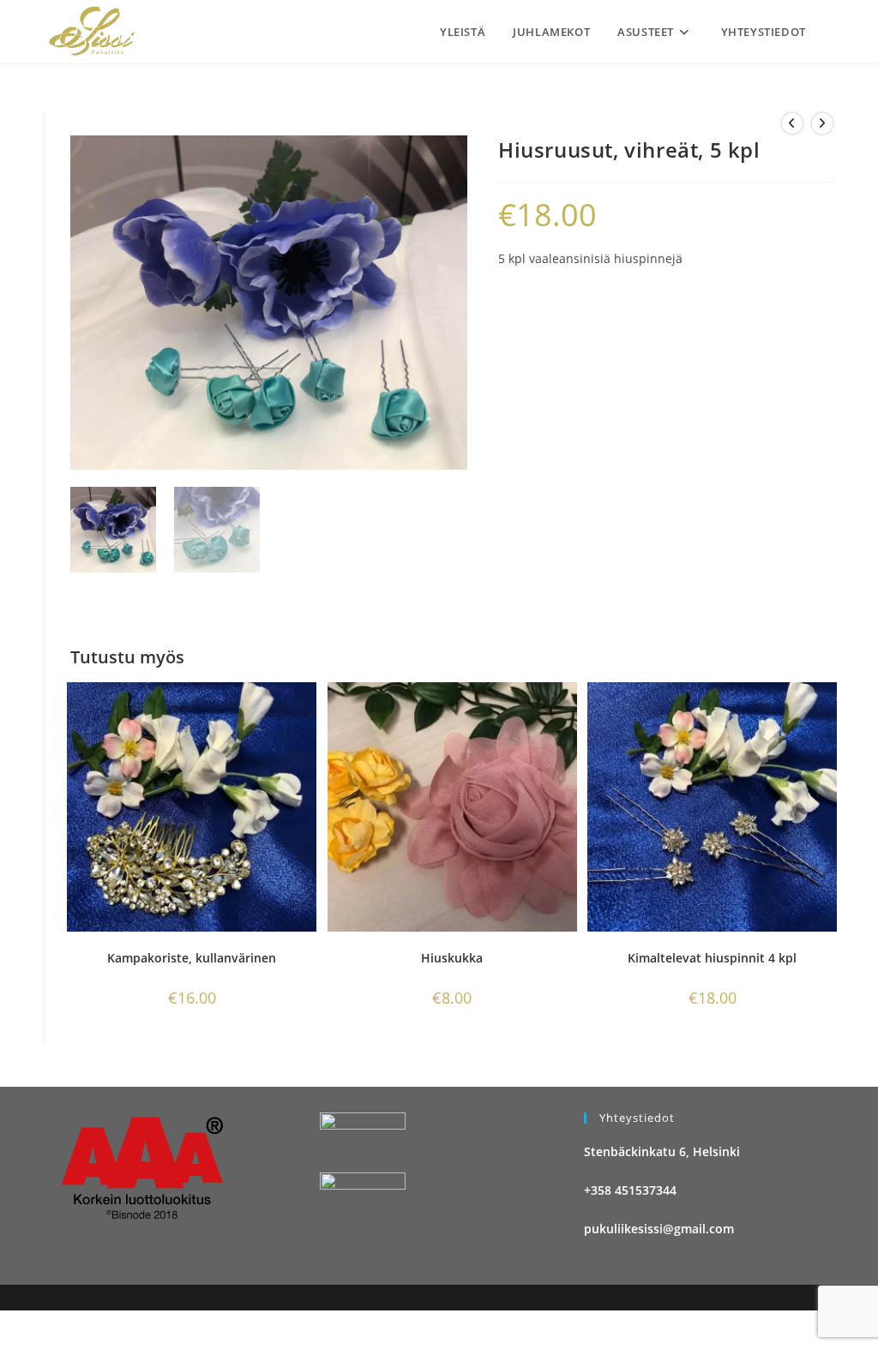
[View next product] (822, 123)
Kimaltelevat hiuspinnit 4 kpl (712, 958)
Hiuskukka (452, 958)
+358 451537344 (630, 1190)
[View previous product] (792, 123)
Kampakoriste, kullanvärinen (191, 958)
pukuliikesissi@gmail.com (659, 1228)
